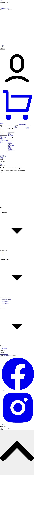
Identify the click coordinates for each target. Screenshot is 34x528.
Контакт (3, 252)
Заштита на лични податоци (6, 299)
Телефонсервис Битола (6, 355)
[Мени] (1, 6)
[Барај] (11, 9)
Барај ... (9, 9)
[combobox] (4, 9)
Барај (1, 207)
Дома (1, 164)
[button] (17, 68)
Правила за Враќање (5, 303)
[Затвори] (0, 163)
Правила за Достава (5, 301)
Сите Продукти (4, 348)
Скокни (1, 0)
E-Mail (9, 428)
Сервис (3, 254)
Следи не (1, 429)
